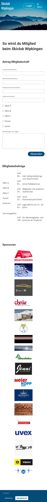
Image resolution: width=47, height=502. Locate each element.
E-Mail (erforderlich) (8, 96)
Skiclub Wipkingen (7, 5)
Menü (39, 7)
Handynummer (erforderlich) (11, 87)
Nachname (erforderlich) (9, 78)
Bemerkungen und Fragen (10, 131)
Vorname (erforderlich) (9, 69)
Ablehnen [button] (9, 498)
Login (29, 5)
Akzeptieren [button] (22, 498)
